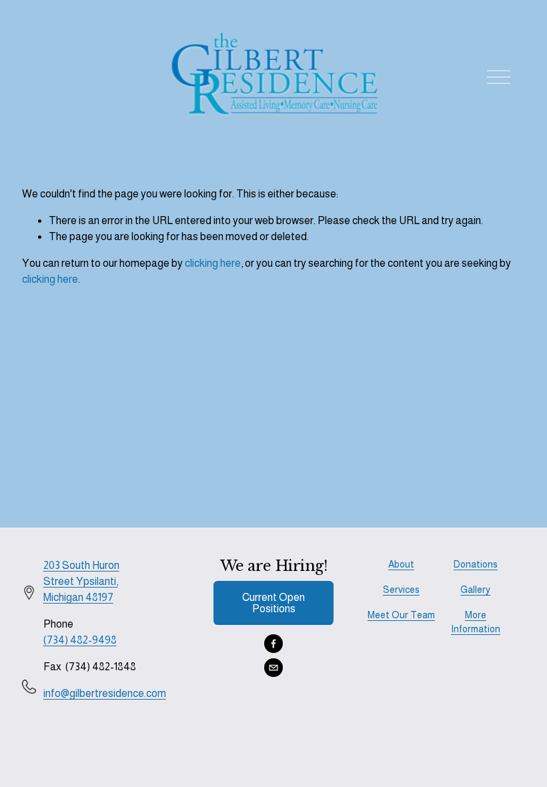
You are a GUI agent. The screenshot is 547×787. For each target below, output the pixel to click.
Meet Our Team (401, 615)
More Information (475, 622)
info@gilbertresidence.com (104, 693)
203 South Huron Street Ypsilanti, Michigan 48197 (81, 581)
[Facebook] (273, 643)
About (401, 564)
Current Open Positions (273, 603)
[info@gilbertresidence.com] (273, 667)
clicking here (213, 263)
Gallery (475, 589)
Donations (476, 564)
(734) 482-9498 (80, 640)
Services (401, 589)
